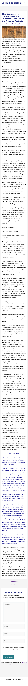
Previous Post (14, 581)
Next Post (14, 585)
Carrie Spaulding (11, 3)
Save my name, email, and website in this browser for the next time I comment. (13, 650)
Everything (15, 24)
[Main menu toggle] (25, 3)
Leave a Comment (6, 24)
